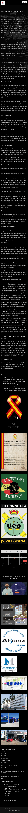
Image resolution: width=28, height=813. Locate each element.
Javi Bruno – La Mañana (8, 377)
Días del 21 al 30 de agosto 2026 (11, 784)
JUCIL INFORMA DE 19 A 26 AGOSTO (12, 791)
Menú (24, 2)
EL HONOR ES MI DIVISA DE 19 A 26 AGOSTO (14, 790)
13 (14, 558)
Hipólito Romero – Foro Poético (10, 386)
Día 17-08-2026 (6, 795)
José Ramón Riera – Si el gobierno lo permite (14, 388)
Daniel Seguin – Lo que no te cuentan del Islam (14, 390)
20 (14, 561)
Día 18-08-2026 (6, 793)
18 (6, 561)
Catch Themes (17, 810)
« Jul (13, 568)
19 (10, 561)
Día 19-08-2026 (6, 788)
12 (10, 558)
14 (17, 558)
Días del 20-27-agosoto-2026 (10, 786)
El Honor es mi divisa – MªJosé (10, 385)
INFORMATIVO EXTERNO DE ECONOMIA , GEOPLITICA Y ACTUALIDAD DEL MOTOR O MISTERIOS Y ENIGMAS (14, 381)
